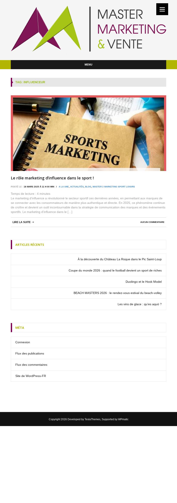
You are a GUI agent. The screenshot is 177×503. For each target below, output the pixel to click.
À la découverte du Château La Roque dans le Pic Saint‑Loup (120, 259)
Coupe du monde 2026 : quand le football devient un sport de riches (115, 270)
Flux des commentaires (31, 364)
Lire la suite (22, 222)
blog (88, 186)
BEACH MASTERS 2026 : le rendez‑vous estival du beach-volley (118, 293)
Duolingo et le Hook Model (144, 281)
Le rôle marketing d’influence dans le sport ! (52, 177)
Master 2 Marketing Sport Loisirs (114, 186)
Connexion (22, 342)
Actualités (77, 186)
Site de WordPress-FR (30, 376)
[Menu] (162, 9)
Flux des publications (29, 353)
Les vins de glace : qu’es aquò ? (140, 304)
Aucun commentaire (152, 222)
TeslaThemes (92, 419)
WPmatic (123, 419)
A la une (64, 186)
